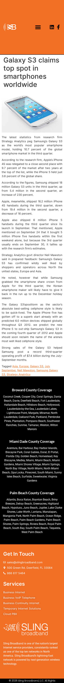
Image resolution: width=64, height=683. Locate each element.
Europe (24, 366)
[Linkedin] (51, 27)
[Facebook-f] (58, 27)
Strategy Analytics (18, 374)
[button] (37, 27)
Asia (15, 366)
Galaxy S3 (36, 366)
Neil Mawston (26, 370)
